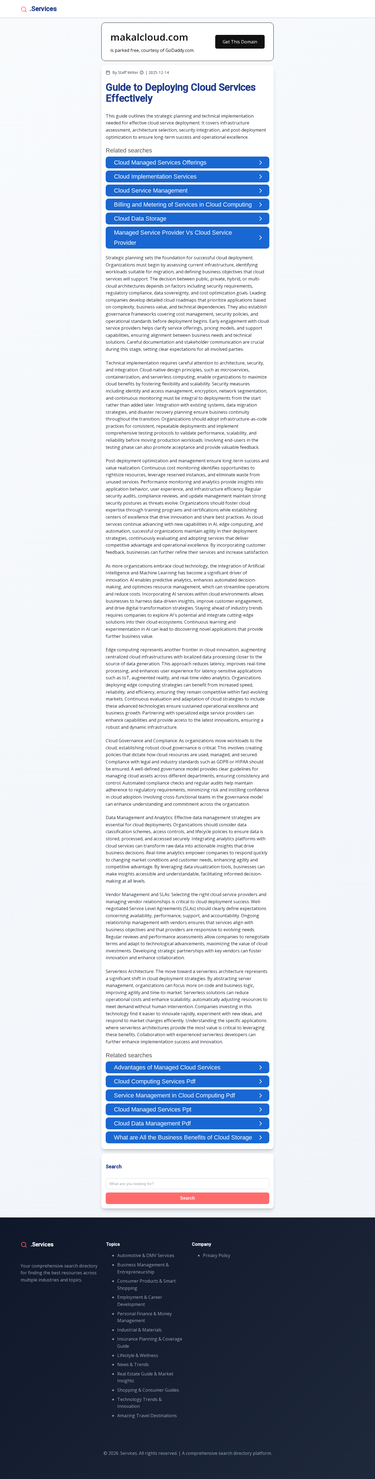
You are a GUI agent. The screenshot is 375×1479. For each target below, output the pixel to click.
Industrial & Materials (139, 1330)
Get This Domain (240, 42)
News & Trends (133, 1364)
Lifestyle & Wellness (137, 1355)
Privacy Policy (216, 1255)
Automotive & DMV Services (145, 1255)
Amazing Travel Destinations (147, 1416)
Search (187, 1198)
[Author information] (141, 72)
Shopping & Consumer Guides (148, 1390)
